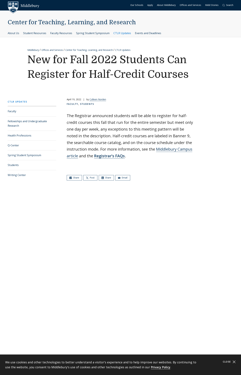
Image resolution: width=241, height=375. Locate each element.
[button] (227, 5)
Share (75, 177)
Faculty (12, 111)
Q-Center (13, 145)
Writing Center (17, 175)
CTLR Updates (122, 33)
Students (13, 165)
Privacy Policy (160, 367)
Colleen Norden (98, 99)
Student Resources (34, 33)
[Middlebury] (23, 6)
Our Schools (136, 5)
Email (124, 177)
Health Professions (19, 135)
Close (227, 361)
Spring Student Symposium (93, 33)
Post (92, 177)
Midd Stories (212, 5)
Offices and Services (190, 5)
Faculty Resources (61, 33)
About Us (13, 33)
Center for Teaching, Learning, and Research (72, 22)
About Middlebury (166, 5)
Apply (150, 5)
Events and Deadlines (148, 33)
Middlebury (33, 50)
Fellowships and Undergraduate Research (27, 123)
